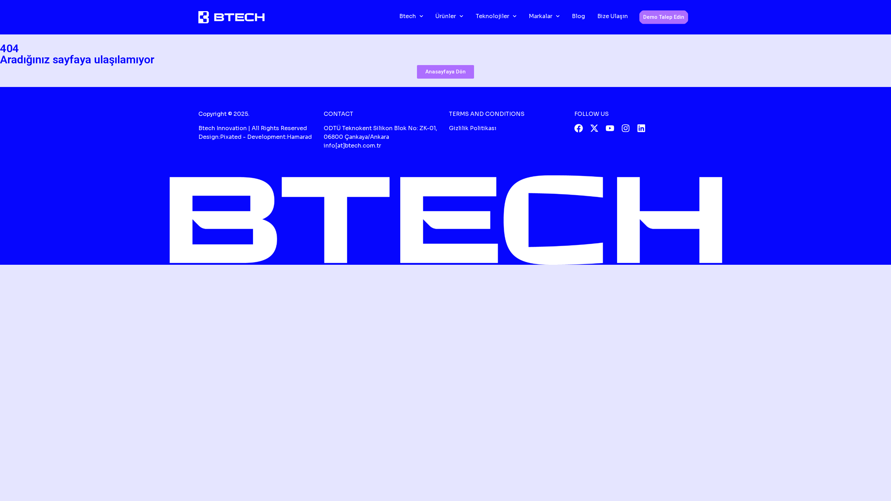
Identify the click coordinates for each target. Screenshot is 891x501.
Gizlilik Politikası (472, 128)
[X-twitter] (594, 128)
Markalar (540, 16)
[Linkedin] (641, 128)
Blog (578, 16)
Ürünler (445, 16)
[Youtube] (610, 128)
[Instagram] (625, 128)
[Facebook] (578, 128)
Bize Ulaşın (612, 16)
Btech (407, 16)
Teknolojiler (492, 16)
